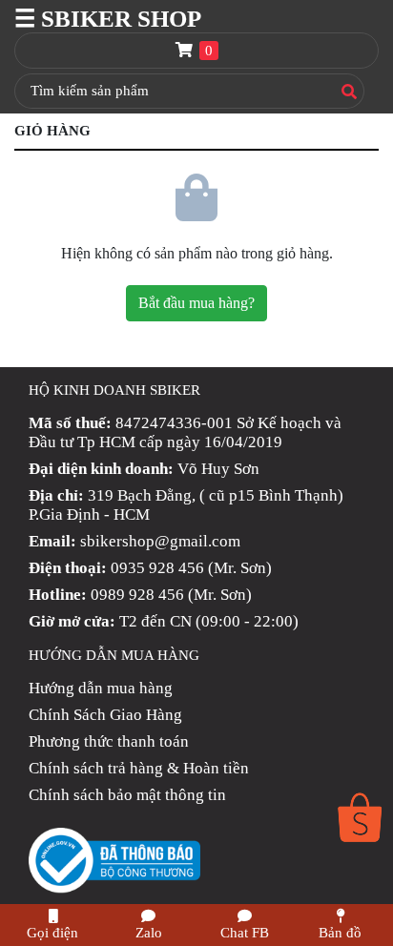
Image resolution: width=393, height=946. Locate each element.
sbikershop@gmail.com (160, 541)
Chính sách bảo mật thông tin (127, 795)
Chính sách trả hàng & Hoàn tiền (139, 768)
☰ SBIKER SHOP (107, 18)
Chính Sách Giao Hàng (105, 715)
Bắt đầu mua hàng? (196, 303)
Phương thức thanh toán (109, 741)
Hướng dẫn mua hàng (101, 688)
